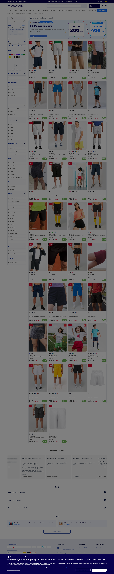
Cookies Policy (57, 567)
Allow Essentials (83, 570)
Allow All (99, 570)
